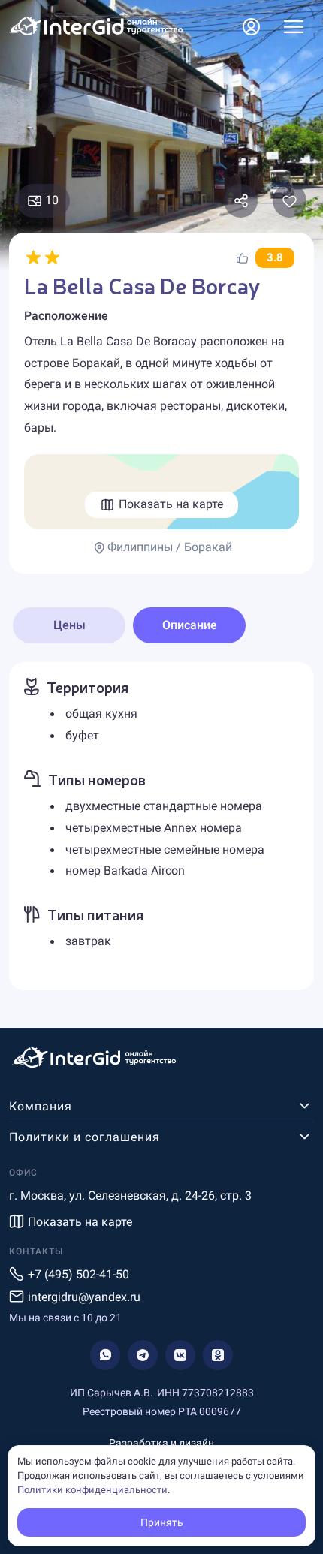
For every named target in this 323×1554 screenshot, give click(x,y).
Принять (161, 1522)
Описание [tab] (189, 625)
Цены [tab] (69, 625)
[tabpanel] (161, 826)
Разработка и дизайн (161, 1443)
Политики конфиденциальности (92, 1489)
